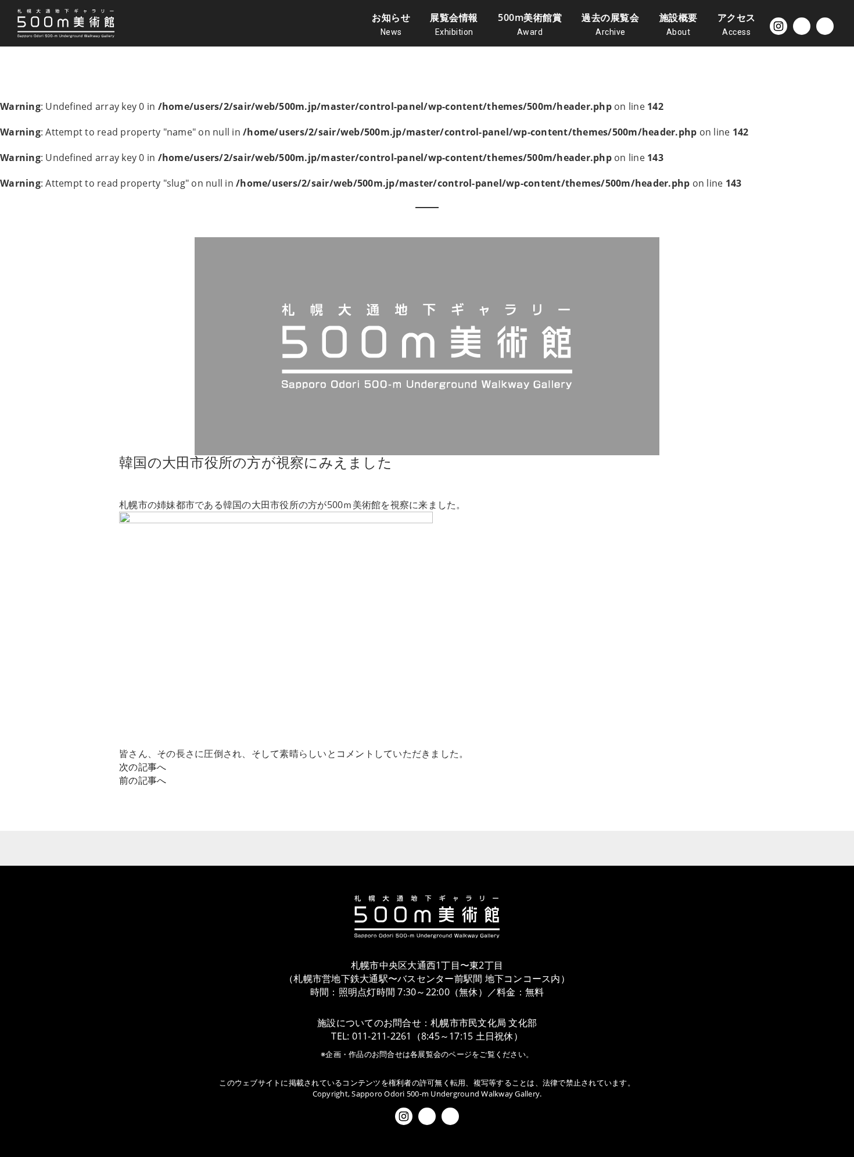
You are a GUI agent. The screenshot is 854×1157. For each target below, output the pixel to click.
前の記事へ (142, 780)
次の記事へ (142, 766)
